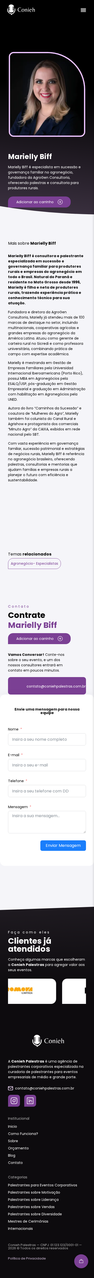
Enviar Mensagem (63, 845)
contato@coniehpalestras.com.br (56, 686)
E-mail (13, 754)
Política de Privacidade (27, 1258)
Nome (13, 729)
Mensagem (18, 806)
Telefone (16, 780)
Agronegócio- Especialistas (34, 563)
